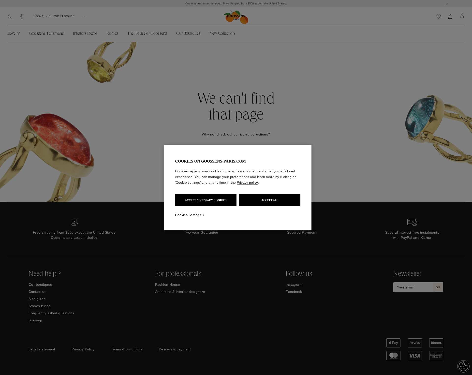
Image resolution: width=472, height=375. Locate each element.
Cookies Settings (188, 215)
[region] (237, 187)
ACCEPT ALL (269, 199)
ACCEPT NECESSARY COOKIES (205, 199)
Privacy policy (247, 182)
